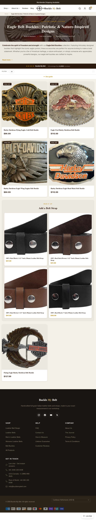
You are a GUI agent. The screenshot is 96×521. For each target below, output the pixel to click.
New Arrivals (40, 8)
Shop (6, 8)
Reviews (25, 8)
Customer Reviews (42, 446)
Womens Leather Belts (14, 441)
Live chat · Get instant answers (17, 465)
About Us (15, 8)
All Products (10, 450)
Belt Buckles (10, 446)
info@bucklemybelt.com (17, 486)
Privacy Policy (70, 437)
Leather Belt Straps (13, 428)
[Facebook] (45, 415)
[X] (57, 415)
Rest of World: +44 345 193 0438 (19, 481)
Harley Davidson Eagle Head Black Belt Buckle (68, 188)
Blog (32, 8)
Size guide (49, 76)
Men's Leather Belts (13, 437)
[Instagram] (39, 415)
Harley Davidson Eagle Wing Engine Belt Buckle (21, 188)
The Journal (69, 433)
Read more (6, 60)
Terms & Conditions (72, 441)
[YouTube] (51, 415)
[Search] (80, 8)
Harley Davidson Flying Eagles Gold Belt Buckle (21, 130)
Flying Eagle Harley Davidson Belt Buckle (19, 373)
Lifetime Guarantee (42, 441)
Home (6, 14)
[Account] (85, 8)
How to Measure (41, 437)
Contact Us (39, 433)
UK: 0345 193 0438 (16, 470)
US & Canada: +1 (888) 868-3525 (19, 475)
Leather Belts (10, 433)
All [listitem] (12, 71)
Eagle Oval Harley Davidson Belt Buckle (65, 130)
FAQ (37, 428)
